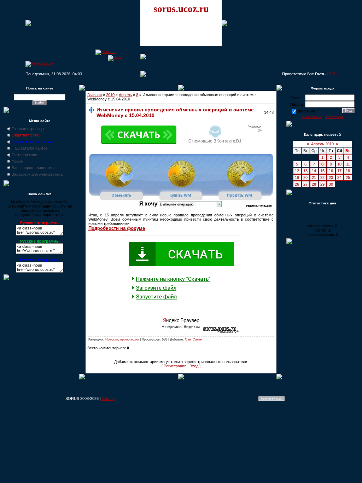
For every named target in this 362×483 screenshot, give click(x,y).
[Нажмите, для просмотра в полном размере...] (181, 207)
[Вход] (115, 57)
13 (305, 171)
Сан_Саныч (194, 339)
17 (339, 171)
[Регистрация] (39, 63)
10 (339, 164)
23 (331, 177)
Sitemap (109, 398)
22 (322, 177)
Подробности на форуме (116, 228)
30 (331, 184)
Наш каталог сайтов (30, 148)
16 (331, 171)
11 (348, 164)
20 (305, 177)
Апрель (125, 95)
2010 (110, 95)
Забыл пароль (311, 117)
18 (348, 171)
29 (322, 184)
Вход (193, 366)
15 (322, 171)
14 (314, 171)
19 (297, 177)
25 (348, 177)
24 (339, 177)
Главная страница (28, 129)
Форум (18, 161)
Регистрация (175, 366)
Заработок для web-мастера (37, 174)
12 (297, 171)
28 (314, 184)
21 (314, 177)
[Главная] (105, 52)
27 (305, 184)
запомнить (306, 111)
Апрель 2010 (322, 144)
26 (297, 184)
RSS (333, 74)
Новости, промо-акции (122, 339)
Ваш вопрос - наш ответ (33, 167)
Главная (94, 95)
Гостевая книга (25, 155)
